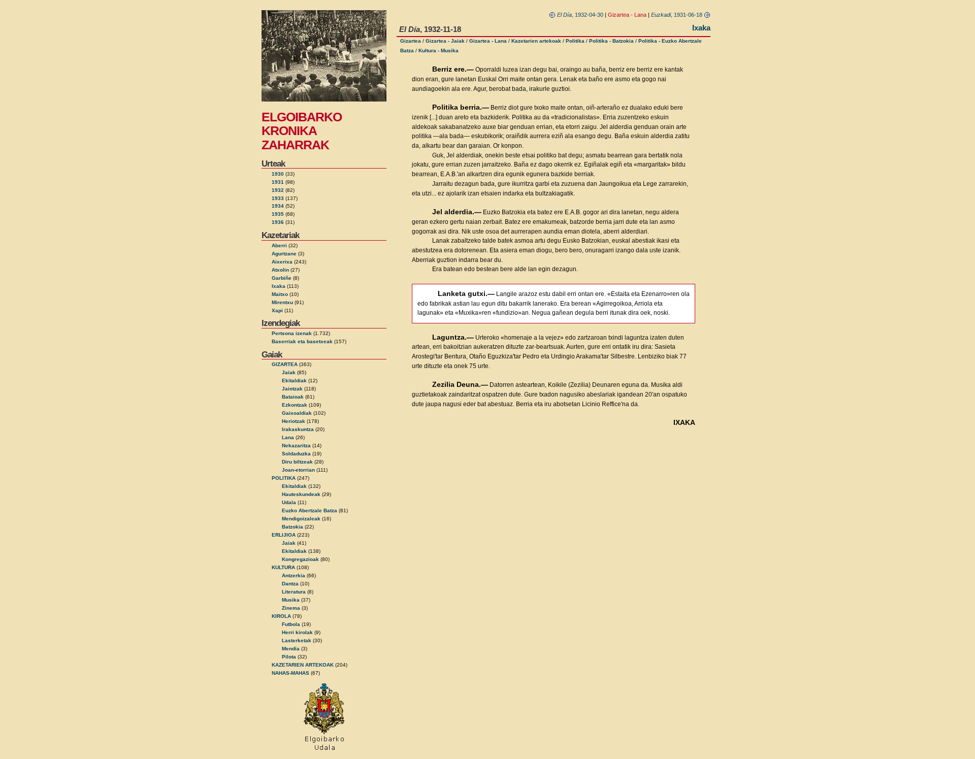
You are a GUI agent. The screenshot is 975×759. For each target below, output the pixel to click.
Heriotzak (293, 421)
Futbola (291, 624)
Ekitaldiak (294, 380)
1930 (278, 174)
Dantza (290, 583)
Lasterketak (296, 640)
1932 (278, 190)
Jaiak (289, 372)
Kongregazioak (300, 559)
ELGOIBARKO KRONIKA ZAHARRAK (302, 131)
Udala (289, 502)
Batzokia (292, 527)
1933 (278, 198)
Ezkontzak (294, 405)
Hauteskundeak (301, 494)
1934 (278, 206)
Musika (291, 600)
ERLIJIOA (284, 535)
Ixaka (278, 286)
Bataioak (293, 397)
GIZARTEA (285, 364)
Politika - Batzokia (611, 41)
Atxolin (280, 270)
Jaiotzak (292, 388)
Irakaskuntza (298, 429)
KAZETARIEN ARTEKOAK (303, 665)
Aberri (279, 245)
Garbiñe (281, 278)
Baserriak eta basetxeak (302, 341)
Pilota (289, 656)
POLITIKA (284, 478)
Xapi (277, 310)
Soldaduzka (296, 453)
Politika (575, 41)
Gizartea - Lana (488, 41)
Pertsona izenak (292, 333)
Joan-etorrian (298, 470)
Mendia (291, 648)
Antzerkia (293, 575)
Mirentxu (282, 302)
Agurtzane (284, 253)
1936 (278, 222)
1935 (278, 214)
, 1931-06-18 (677, 15)
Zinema (291, 608)
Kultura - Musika (438, 50)
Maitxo (280, 294)
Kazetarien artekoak (536, 41)
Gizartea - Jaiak (445, 41)
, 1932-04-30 (580, 15)
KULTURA (283, 567)
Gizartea (410, 41)
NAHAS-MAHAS (290, 673)
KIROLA (281, 616)
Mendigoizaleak (301, 518)
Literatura (294, 592)
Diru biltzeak (297, 462)
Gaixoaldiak (297, 413)
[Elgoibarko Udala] (324, 750)
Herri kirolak (297, 632)
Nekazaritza (296, 445)
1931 (278, 182)
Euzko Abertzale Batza (309, 510)
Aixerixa (282, 262)
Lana (288, 437)
